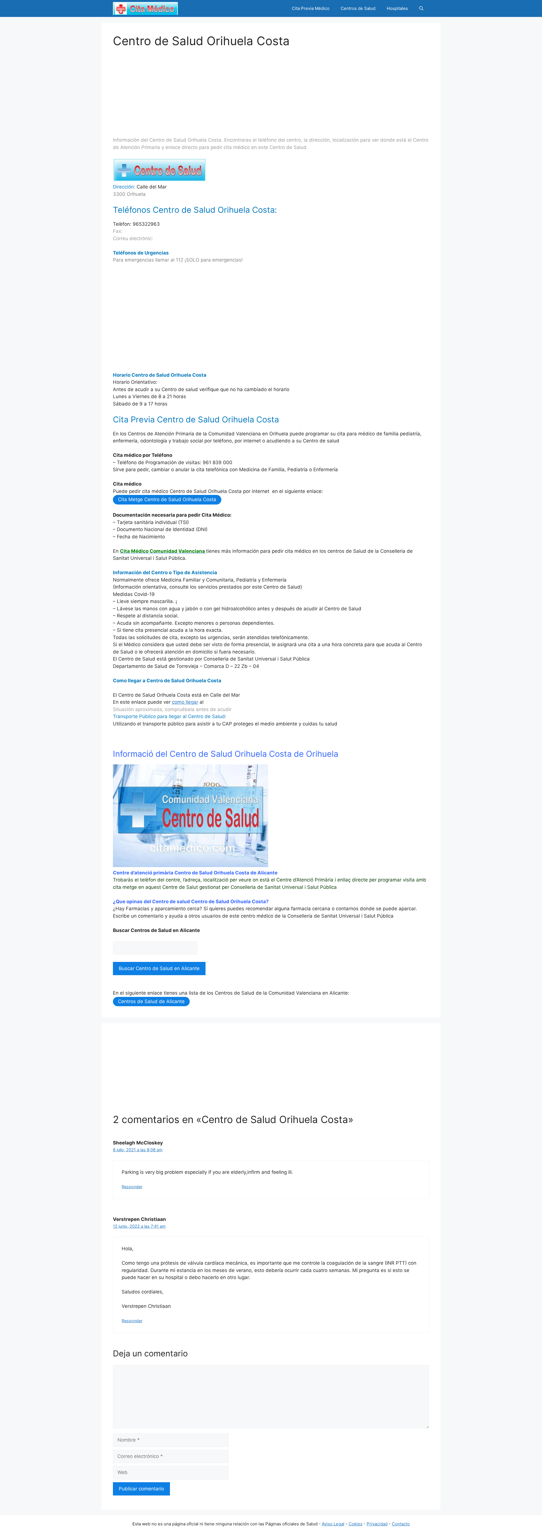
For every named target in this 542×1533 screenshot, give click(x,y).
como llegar (185, 702)
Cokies (355, 1524)
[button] (421, 8)
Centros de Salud (358, 8)
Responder (132, 1186)
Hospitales (397, 8)
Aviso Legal (333, 1524)
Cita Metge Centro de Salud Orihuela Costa (167, 499)
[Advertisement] (271, 87)
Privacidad (377, 1524)
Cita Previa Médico (310, 8)
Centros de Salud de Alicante (151, 1001)
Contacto (401, 1524)
